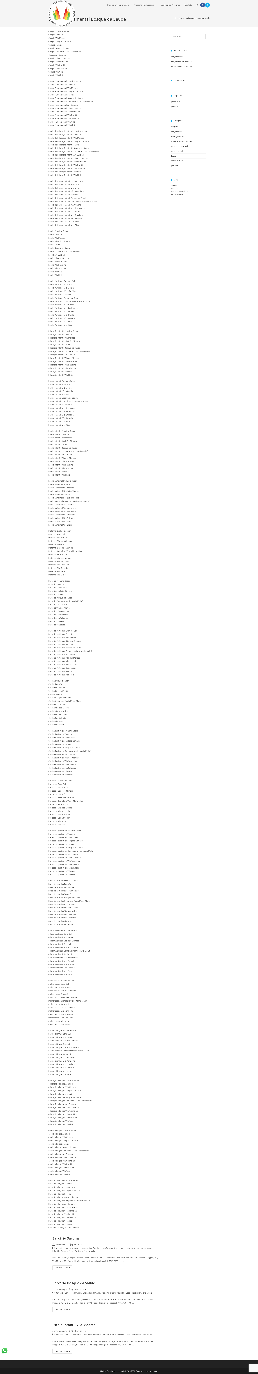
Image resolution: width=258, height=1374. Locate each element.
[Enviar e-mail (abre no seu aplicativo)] (207, 5)
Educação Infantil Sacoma (111, 1248)
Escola (64, 1251)
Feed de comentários (179, 191)
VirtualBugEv (61, 1244)
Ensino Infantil (109, 1293)
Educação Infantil (90, 1248)
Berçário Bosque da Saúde (73, 1283)
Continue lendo (63, 1267)
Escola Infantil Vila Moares (73, 1325)
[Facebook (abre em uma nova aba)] (202, 5)
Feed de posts (176, 188)
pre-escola (90, 1251)
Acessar (174, 185)
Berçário (59, 1248)
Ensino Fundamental (134, 1248)
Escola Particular (76, 1251)
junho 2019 (175, 106)
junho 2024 (175, 101)
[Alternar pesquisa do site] (197, 5)
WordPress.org (177, 194)
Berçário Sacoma (66, 1238)
